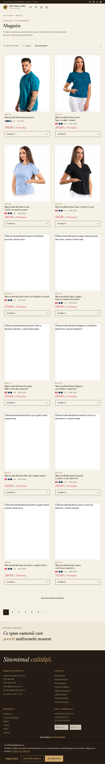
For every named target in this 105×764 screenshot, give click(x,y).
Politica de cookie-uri (21, 751)
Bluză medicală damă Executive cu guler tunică (25, 565)
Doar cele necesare (32, 759)
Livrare (6, 725)
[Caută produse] (30, 7)
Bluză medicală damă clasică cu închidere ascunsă (27, 297)
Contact (6, 733)
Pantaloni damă (61, 680)
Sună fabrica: (52, 737)
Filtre (28, 46)
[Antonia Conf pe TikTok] (97, 2)
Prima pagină (8, 15)
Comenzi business (11, 718)
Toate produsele (62, 702)
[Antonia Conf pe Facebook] (93, 2)
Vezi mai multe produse (52, 598)
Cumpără (11, 134)
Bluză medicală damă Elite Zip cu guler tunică (25, 476)
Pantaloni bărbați (62, 687)
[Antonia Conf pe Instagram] (90, 2)
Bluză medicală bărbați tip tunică (19, 118)
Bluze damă (60, 676)
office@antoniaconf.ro (13, 686)
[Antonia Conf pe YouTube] (100, 2)
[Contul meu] (36, 7)
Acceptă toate (54, 759)
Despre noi (8, 714)
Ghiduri (6, 721)
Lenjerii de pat (60, 695)
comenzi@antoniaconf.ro (14, 690)
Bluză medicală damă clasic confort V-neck (74, 207)
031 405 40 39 (9, 683)
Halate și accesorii (62, 691)
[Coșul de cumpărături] (41, 7)
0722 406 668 (8, 679)
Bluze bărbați (60, 683)
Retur (5, 729)
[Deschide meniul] (46, 7)
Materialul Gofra (61, 698)
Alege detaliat (11, 759)
